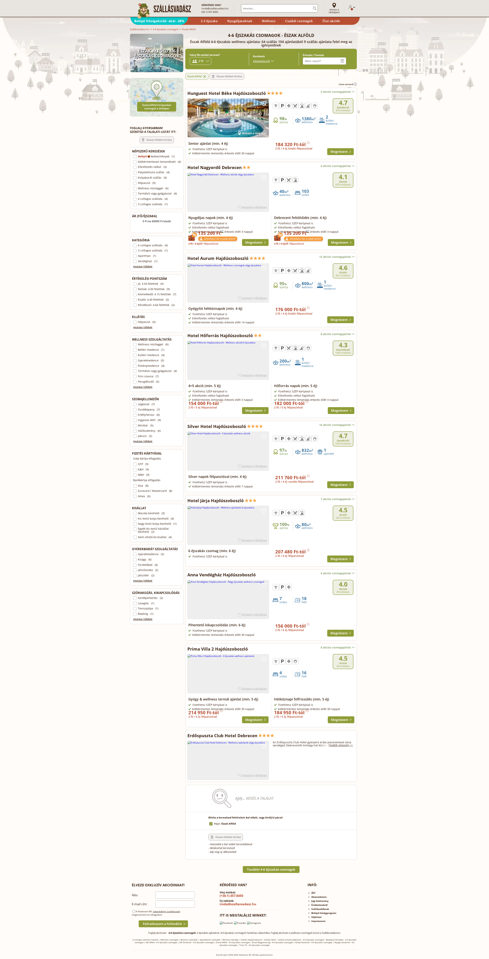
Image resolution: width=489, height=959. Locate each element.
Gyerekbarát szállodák (210, 939)
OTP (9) (143, 464)
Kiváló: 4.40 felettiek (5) (153, 299)
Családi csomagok (299, 21)
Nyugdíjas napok (210, 218)
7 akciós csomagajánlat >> (338, 499)
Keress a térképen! (334, 11)
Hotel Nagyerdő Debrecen (214, 167)
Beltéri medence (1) (151, 349)
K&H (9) (143, 469)
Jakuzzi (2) (145, 436)
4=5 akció (204, 386)
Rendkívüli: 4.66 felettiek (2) (156, 305)
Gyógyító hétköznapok (215, 308)
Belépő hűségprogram (323, 913)
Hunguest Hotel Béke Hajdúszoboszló (226, 93)
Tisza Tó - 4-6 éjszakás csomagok (254, 945)
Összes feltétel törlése (159, 140)
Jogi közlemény (320, 901)
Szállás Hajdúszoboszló (251, 939)
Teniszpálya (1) (148, 608)
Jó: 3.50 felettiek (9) (151, 283)
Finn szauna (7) (148, 376)
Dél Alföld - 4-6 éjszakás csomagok (161, 942)
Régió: (225, 823)
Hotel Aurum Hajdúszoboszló (218, 258)
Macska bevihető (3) (151, 513)
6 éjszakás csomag (212, 551)
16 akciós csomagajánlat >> (337, 425)
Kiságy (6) (144, 559)
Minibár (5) (145, 425)
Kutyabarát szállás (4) (152, 177)
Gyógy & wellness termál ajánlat (223, 699)
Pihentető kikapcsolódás (216, 625)
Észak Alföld (194, 76)
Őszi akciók (331, 21)
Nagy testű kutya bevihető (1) (157, 523)
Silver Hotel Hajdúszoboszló (216, 426)
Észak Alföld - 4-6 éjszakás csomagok (233, 942)
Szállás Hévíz (270, 939)
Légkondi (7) (146, 404)
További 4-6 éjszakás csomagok (271, 869)
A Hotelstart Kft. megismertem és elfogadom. (156, 913)
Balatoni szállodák (189, 939)
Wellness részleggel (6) (153, 188)
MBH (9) (143, 474)
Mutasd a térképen (254, 133)
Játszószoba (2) (148, 570)
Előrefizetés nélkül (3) (152, 166)
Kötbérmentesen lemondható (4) (159, 161)
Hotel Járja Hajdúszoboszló (215, 500)
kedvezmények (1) (156, 156)
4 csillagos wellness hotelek (145, 939)
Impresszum (318, 921)
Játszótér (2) (146, 575)
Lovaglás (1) (146, 603)
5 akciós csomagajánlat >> (338, 92)
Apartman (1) (147, 255)
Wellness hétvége (230, 939)
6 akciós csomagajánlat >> (338, 166)
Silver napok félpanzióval (217, 476)
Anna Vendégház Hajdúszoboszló (221, 575)
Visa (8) (143, 485)
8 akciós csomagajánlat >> (338, 334)
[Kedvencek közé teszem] (264, 104)
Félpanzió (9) (146, 183)
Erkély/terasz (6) (149, 414)
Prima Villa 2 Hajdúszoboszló (217, 649)
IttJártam (316, 917)
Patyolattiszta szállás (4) (154, 172)
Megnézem (339, 151)
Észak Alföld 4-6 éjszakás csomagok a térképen (156, 106)
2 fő (200, 61)
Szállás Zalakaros (286, 939)
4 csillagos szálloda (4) (153, 198)
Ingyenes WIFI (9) (149, 420)
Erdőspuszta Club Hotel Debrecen (222, 735)
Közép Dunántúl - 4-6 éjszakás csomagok (313, 942)
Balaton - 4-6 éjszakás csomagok (309, 939)
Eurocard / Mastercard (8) (155, 490)
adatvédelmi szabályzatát (166, 911)
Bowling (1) (145, 613)
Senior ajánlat (208, 143)
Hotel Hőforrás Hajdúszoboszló (220, 335)
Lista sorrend (346, 84)
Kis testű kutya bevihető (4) (156, 518)
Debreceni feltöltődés (300, 218)
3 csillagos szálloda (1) (153, 204)
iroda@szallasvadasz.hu (215, 8)
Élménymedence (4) (151, 365)
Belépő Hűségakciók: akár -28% (159, 21)
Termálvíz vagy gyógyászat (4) (157, 193)
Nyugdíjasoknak (239, 21)
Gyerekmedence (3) (151, 360)
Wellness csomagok (169, 939)
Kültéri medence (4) (151, 355)
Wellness (268, 21)
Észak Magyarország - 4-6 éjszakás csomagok (272, 942)
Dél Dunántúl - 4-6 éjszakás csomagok (196, 942)
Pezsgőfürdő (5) (148, 381)
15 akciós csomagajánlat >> (337, 257)
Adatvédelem (319, 897)
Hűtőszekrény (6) (149, 430)
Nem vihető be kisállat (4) (155, 537)
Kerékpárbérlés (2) (150, 597)
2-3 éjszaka (209, 21)
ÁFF (313, 893)
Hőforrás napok (295, 386)
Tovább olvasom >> (340, 745)
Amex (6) (144, 496)
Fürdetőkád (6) (148, 564)
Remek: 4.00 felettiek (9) (154, 289)
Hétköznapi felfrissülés (301, 699)
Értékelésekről (319, 905)
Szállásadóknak (320, 909)
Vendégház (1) (147, 261)
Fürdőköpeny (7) (149, 409)
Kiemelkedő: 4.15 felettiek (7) (157, 294)
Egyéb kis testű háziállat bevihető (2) (153, 530)
